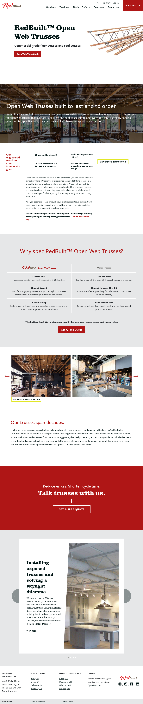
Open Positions (94, 685)
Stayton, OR (64, 688)
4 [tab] (76, 657)
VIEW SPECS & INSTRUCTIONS (113, 161)
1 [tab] (68, 657)
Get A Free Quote (71, 329)
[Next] (136, 376)
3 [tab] (73, 657)
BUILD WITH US (133, 5)
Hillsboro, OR (36, 688)
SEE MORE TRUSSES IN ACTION (26, 399)
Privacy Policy (68, 701)
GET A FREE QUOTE (71, 509)
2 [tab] (71, 657)
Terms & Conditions (38, 701)
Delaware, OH (37, 685)
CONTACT (106, 3)
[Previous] (7, 376)
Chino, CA (35, 681)
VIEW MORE (32, 631)
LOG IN (116, 3)
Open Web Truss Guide (27, 54)
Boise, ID (35, 678)
